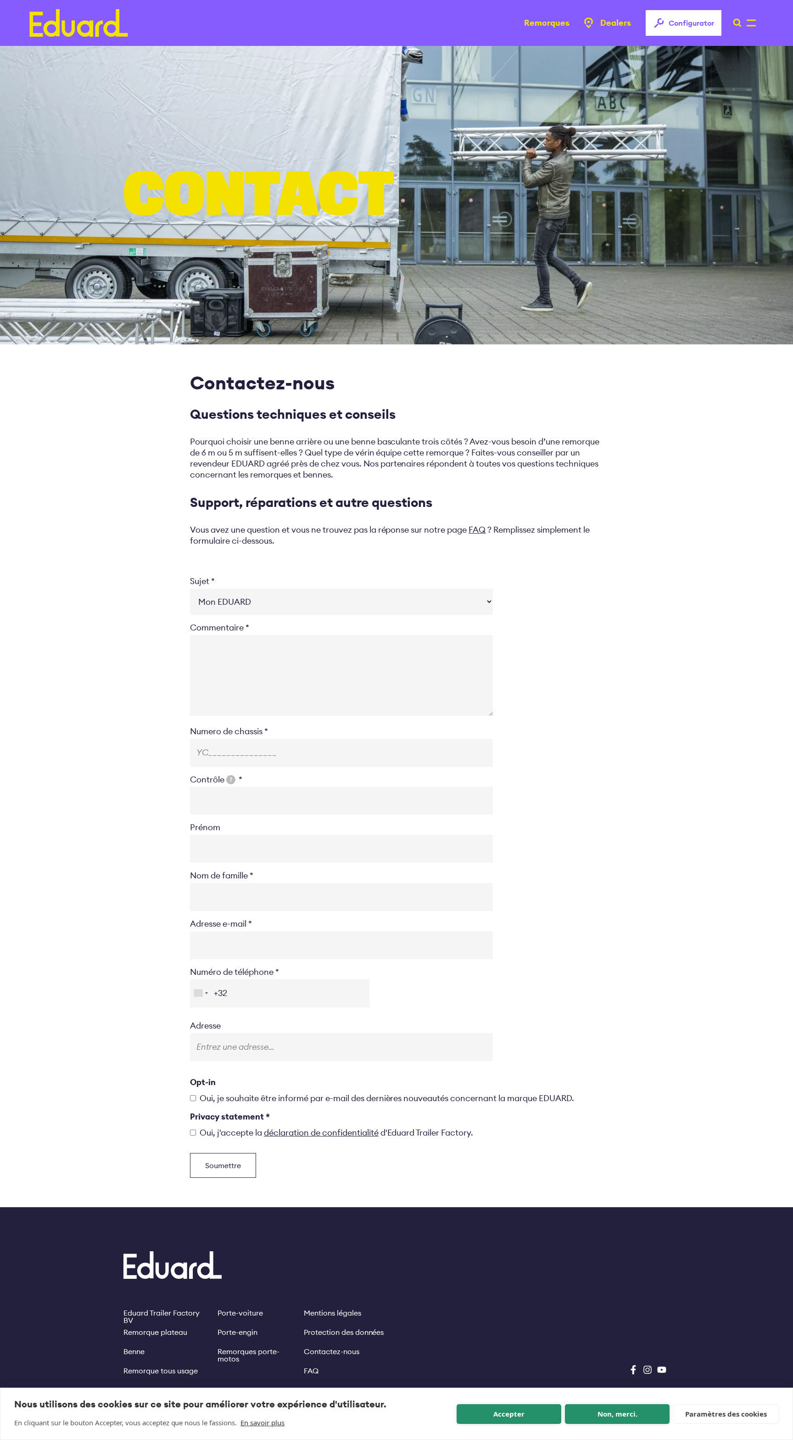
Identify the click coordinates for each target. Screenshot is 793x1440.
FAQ (311, 1370)
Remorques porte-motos (248, 1351)
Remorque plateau (155, 1332)
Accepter (509, 1413)
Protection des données (344, 1332)
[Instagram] (647, 1369)
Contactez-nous (331, 1351)
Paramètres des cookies (726, 1413)
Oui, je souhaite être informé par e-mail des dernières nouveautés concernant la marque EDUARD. (387, 1098)
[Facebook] (633, 1369)
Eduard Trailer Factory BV (161, 1312)
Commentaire (217, 627)
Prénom (205, 827)
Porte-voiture (240, 1312)
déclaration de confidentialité (321, 1132)
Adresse (205, 1025)
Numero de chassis (226, 731)
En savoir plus (262, 1422)
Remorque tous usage (160, 1370)
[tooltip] (230, 779)
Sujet (199, 581)
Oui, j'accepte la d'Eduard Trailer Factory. (336, 1132)
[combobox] (200, 993)
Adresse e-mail (218, 923)
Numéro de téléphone (232, 972)
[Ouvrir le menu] (734, 23)
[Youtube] (661, 1369)
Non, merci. (617, 1413)
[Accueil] (78, 23)
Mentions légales (332, 1312)
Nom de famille (219, 875)
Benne (134, 1351)
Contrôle (211, 779)
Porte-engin (237, 1332)
